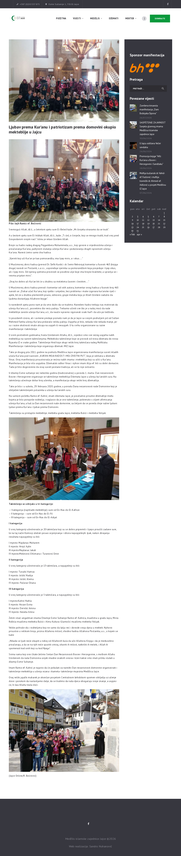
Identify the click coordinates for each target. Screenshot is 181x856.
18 (143, 223)
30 (132, 230)
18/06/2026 (146, 168)
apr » (139, 234)
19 (148, 223)
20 (154, 223)
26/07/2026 (146, 117)
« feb (132, 234)
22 (164, 223)
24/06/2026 (146, 151)
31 (138, 230)
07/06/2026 (146, 192)
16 (132, 223)
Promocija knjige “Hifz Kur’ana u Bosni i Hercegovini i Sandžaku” (151, 160)
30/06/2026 (146, 138)
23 (132, 227)
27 (154, 227)
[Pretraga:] (148, 88)
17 (138, 223)
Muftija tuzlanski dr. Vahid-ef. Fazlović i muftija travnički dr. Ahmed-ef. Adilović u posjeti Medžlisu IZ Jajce (153, 181)
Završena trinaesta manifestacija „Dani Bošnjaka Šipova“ (149, 109)
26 (148, 227)
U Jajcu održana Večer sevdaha (150, 145)
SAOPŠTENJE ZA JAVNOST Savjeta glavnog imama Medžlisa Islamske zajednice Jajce (152, 128)
